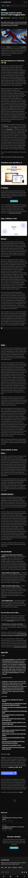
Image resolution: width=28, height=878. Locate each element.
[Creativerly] (7, 2)
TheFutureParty (10, 620)
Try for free (14, 201)
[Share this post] (26, 18)
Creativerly (23, 47)
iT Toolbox (4, 188)
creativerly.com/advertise (14, 213)
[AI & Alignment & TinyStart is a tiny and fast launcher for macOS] (14, 828)
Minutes (3, 239)
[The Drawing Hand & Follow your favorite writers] (14, 818)
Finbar (3, 345)
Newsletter (4, 9)
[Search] (26, 2)
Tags (8, 5)
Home (3, 5)
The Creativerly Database (8, 659)
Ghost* (21, 792)
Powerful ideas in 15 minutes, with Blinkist (12, 624)
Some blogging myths (7, 600)
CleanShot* (9, 129)
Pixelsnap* (5, 126)
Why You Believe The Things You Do (11, 572)
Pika (16, 127)
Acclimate (4, 681)
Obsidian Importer (7, 494)
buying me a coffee (13, 767)
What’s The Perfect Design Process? (11, 585)
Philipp (8, 47)
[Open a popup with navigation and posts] (1, 2)
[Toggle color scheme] (24, 2)
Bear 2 (3, 453)
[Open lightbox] (25, 30)
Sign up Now (14, 847)
